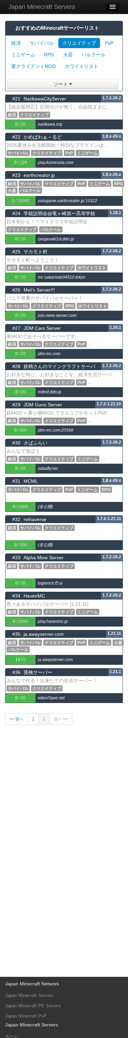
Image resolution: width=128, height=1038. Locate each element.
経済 (16, 43)
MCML (31, 481)
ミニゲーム (23, 54)
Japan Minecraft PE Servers (33, 1005)
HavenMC (34, 596)
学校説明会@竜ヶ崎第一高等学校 (59, 213)
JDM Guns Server (43, 404)
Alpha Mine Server (43, 557)
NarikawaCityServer (45, 98)
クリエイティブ (79, 43)
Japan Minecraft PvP (26, 1016)
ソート (61, 84)
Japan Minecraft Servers (42, 6)
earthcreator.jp (39, 175)
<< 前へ (17, 719)
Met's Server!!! (39, 290)
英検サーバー (38, 672)
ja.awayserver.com (44, 634)
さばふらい (35, 443)
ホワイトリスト (81, 66)
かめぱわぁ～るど (43, 137)
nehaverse (35, 519)
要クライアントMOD (33, 66)
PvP (109, 43)
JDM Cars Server (42, 328)
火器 (68, 54)
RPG (49, 54)
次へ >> (61, 719)
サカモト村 (35, 251)
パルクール (93, 54)
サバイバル (42, 43)
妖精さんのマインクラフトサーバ (59, 366)
